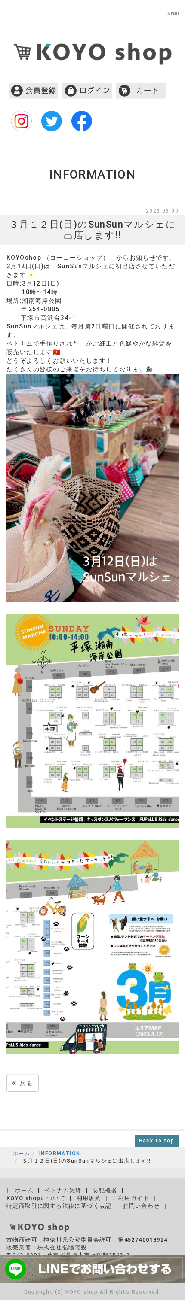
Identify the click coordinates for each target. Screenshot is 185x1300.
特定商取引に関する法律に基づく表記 (59, 1206)
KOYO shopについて (35, 1198)
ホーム (21, 1154)
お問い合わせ (141, 1206)
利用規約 (89, 1198)
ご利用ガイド (130, 1198)
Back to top (156, 1141)
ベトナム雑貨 (62, 1190)
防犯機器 (104, 1190)
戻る (22, 1082)
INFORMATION (59, 1154)
